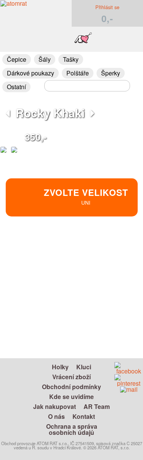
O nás (56, 416)
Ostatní (16, 86)
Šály (45, 59)
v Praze (104, 274)
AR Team (97, 406)
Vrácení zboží (71, 376)
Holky (60, 366)
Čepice (16, 59)
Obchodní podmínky (71, 386)
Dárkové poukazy (30, 73)
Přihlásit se (107, 7)
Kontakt (83, 416)
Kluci (83, 366)
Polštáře (77, 73)
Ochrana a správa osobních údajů (71, 429)
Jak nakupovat (54, 406)
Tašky (71, 59)
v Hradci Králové (104, 265)
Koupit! (116, 249)
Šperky (110, 73)
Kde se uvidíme (71, 396)
